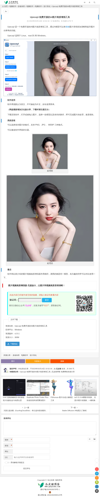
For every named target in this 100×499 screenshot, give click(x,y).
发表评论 (56, 21)
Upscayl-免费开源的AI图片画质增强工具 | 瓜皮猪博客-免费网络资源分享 (47, 372)
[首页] (97, 465)
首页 (6, 6)
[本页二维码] (97, 491)
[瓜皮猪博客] (50, 485)
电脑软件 (12, 6)
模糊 (67, 27)
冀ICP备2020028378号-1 (50, 489)
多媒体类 (21, 6)
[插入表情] (89, 439)
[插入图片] (94, 439)
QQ (6, 457)
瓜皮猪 (58, 369)
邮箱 (8, 445)
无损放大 (37, 361)
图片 (13, 361)
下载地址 (14, 344)
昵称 (8, 439)
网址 (6, 451)
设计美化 (47, 6)
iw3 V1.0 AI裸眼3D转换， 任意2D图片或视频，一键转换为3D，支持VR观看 (85, 400)
